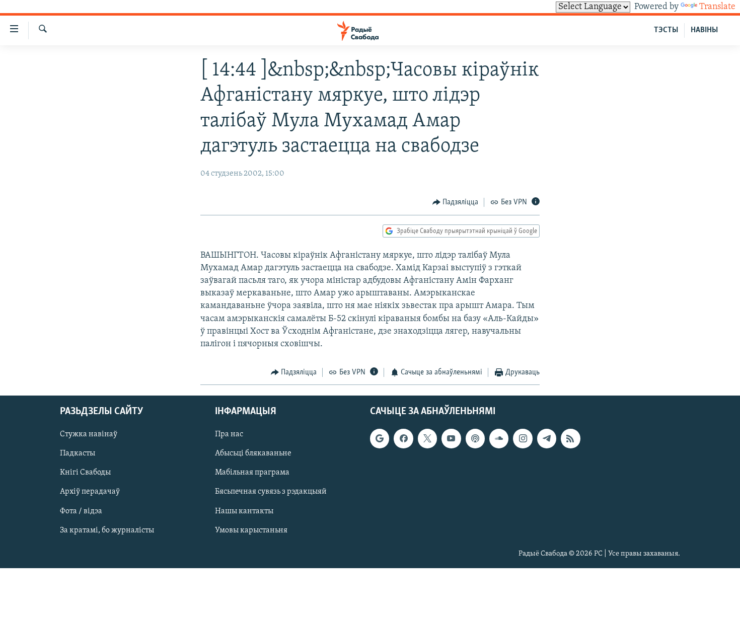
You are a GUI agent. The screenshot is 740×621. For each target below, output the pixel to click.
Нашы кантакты (244, 511)
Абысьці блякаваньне (253, 453)
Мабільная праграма (252, 473)
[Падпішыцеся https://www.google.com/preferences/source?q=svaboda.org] (379, 438)
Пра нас (229, 434)
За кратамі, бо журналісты (107, 530)
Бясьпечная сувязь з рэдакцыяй (271, 492)
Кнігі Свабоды (85, 473)
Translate (717, 7)
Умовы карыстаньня (251, 530)
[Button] (455, 202)
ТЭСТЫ (666, 30)
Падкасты (77, 453)
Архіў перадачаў (90, 492)
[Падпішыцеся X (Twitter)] (427, 438)
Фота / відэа (81, 511)
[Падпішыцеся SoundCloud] (498, 438)
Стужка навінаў (88, 434)
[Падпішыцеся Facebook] (403, 438)
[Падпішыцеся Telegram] (546, 438)
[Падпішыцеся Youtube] (451, 438)
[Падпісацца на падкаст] (475, 438)
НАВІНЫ (704, 30)
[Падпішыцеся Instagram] (522, 438)
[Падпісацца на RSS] (570, 438)
